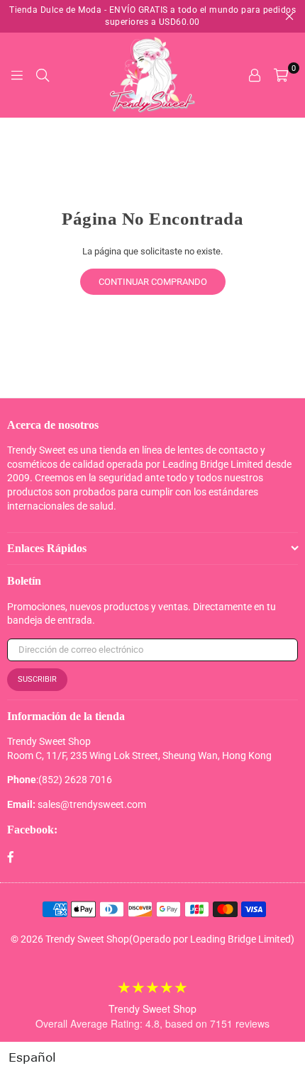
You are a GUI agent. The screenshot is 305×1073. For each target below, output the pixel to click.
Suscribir (37, 679)
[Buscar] (42, 75)
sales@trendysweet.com (92, 804)
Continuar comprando (153, 281)
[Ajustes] (254, 75)
